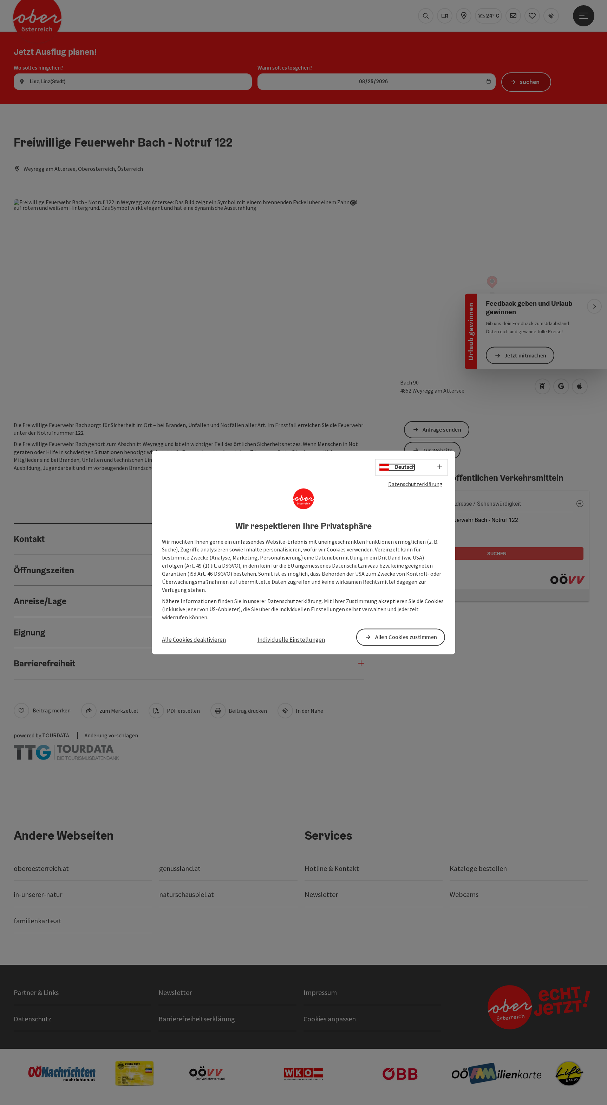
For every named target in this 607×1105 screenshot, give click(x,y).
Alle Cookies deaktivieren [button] (194, 640)
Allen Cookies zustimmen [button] (406, 637)
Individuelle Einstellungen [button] (291, 640)
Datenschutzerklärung (415, 483)
